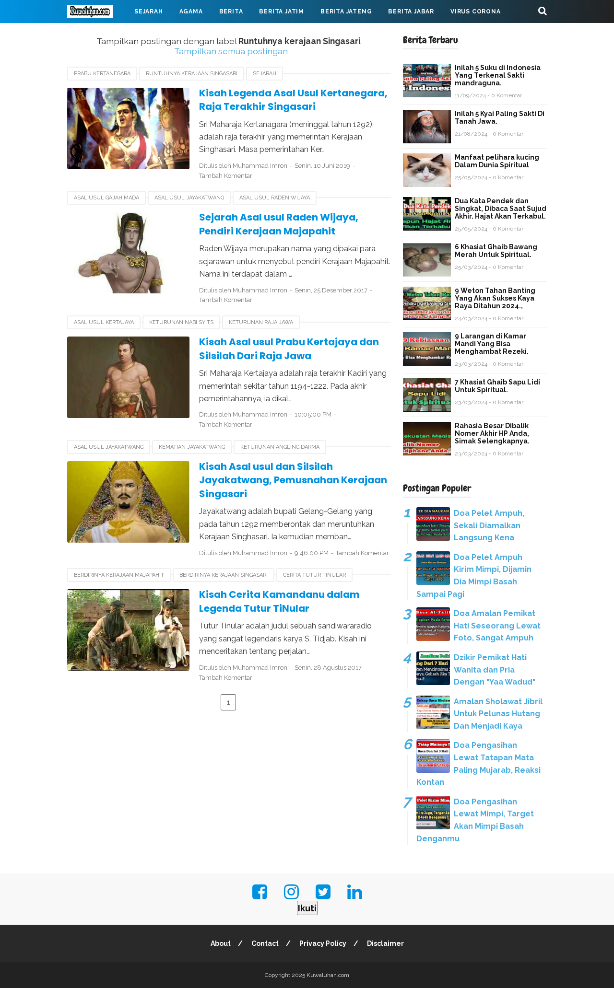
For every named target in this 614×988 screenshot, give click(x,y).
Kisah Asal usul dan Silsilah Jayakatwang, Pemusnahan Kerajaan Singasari (293, 480)
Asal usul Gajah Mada (106, 198)
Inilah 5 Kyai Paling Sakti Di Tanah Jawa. (499, 117)
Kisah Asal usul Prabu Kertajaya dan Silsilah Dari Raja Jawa (289, 348)
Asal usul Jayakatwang (189, 198)
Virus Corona (475, 11)
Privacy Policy (322, 943)
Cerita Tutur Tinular (314, 575)
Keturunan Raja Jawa (261, 322)
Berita (231, 11)
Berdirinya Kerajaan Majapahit (119, 575)
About (221, 943)
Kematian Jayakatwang (192, 447)
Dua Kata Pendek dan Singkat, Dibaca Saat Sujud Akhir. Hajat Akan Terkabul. (500, 208)
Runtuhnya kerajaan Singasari (191, 73)
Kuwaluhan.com (328, 975)
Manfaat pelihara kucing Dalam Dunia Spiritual (497, 161)
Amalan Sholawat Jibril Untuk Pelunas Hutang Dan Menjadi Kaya (498, 714)
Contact (265, 943)
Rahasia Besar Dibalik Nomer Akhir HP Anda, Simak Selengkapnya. (492, 433)
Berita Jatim (281, 11)
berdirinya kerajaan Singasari (223, 575)
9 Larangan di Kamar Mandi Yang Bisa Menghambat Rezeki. (492, 343)
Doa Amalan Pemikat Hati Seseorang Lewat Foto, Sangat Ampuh (497, 625)
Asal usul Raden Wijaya (274, 198)
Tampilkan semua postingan (230, 51)
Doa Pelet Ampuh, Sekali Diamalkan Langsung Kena (489, 525)
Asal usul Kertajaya (104, 322)
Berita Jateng (346, 11)
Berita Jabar (411, 11)
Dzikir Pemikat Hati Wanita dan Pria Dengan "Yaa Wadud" (494, 669)
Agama (191, 11)
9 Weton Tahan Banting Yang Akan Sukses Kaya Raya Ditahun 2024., (495, 298)
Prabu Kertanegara (102, 73)
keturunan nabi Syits (181, 322)
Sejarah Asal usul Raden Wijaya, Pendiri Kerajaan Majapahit (278, 224)
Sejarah (148, 11)
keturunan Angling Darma (279, 447)
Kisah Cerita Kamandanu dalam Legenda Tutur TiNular (279, 601)
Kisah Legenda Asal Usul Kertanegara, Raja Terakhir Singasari (293, 100)
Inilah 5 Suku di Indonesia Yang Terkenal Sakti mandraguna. (498, 75)
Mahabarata (97, 34)
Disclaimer (385, 943)
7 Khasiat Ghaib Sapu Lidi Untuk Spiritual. (497, 386)
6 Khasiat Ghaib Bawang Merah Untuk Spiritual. (496, 250)
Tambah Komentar (225, 175)
